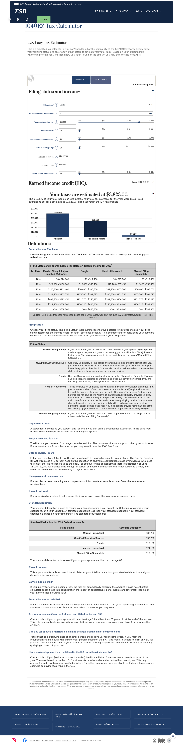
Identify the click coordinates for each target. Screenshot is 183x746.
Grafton (99, 724)
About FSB (66, 741)
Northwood (141, 714)
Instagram (14, 740)
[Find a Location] (18, 19)
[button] (91, 92)
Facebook (25, 740)
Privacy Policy (34, 741)
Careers (58, 741)
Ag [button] (137, 11)
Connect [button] (152, 11)
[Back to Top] (169, 740)
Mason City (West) (63, 714)
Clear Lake (100, 714)
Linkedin (19, 740)
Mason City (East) (22, 714)
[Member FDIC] (161, 740)
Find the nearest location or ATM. (151, 724)
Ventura (18, 724)
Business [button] (122, 11)
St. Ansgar (59, 727)
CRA (74, 741)
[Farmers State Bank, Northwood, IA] (20, 11)
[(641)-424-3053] (27, 19)
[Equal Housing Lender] (154, 740)
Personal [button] (102, 11)
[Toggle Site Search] (10, 19)
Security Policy (47, 741)
